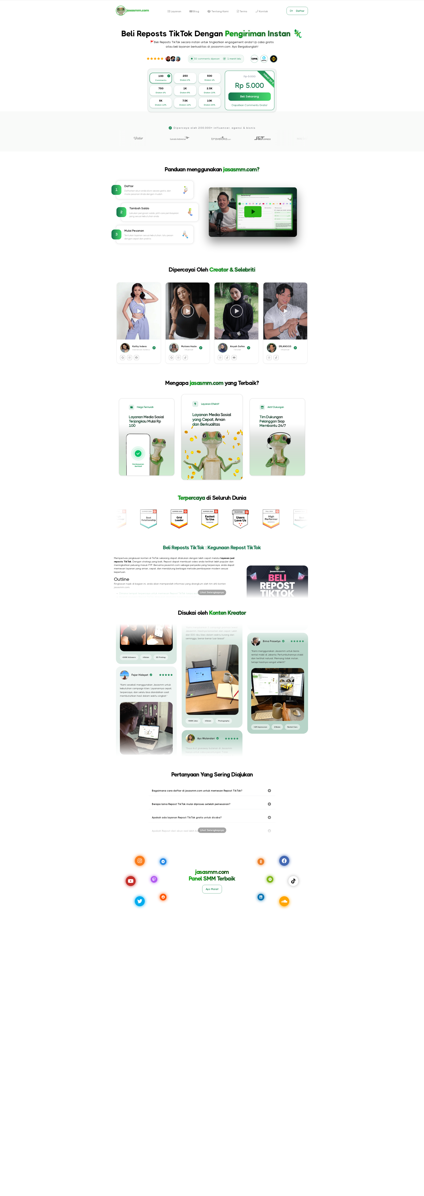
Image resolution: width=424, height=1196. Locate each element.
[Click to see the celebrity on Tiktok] (185, 357)
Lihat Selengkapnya (212, 592)
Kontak (263, 11)
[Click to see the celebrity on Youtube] (234, 357)
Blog (195, 11)
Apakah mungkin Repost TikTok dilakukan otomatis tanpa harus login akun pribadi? (165, 597)
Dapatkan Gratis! (249, 105)
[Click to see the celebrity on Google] (122, 357)
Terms (243, 11)
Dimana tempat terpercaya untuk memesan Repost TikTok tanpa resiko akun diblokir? (167, 593)
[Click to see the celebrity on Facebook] (136, 357)
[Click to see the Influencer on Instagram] (269, 357)
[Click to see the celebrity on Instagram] (129, 357)
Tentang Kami (220, 11)
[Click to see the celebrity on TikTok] (227, 357)
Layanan (175, 11)
